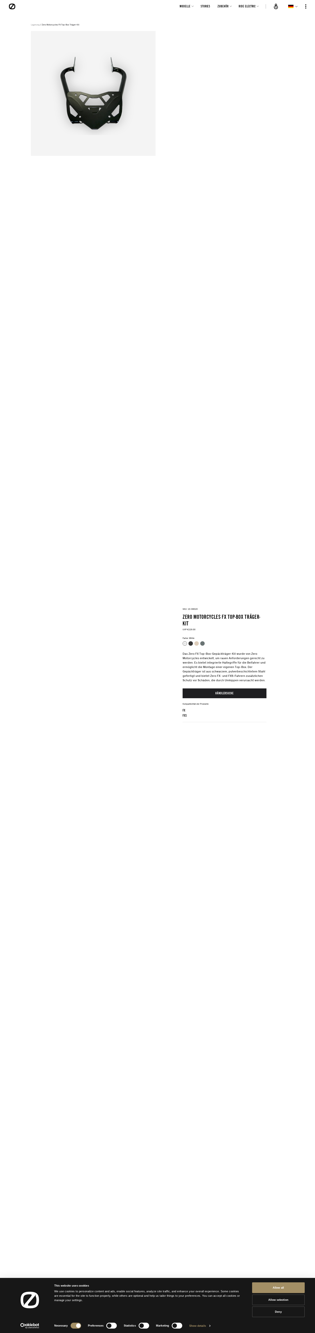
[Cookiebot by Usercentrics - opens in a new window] (30, 1326)
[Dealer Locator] (276, 6)
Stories (205, 6)
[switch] (111, 1326)
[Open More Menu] (306, 6)
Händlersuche (224, 693)
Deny (278, 1311)
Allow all (278, 1287)
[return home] (12, 6)
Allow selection (278, 1299)
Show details (197, 1325)
